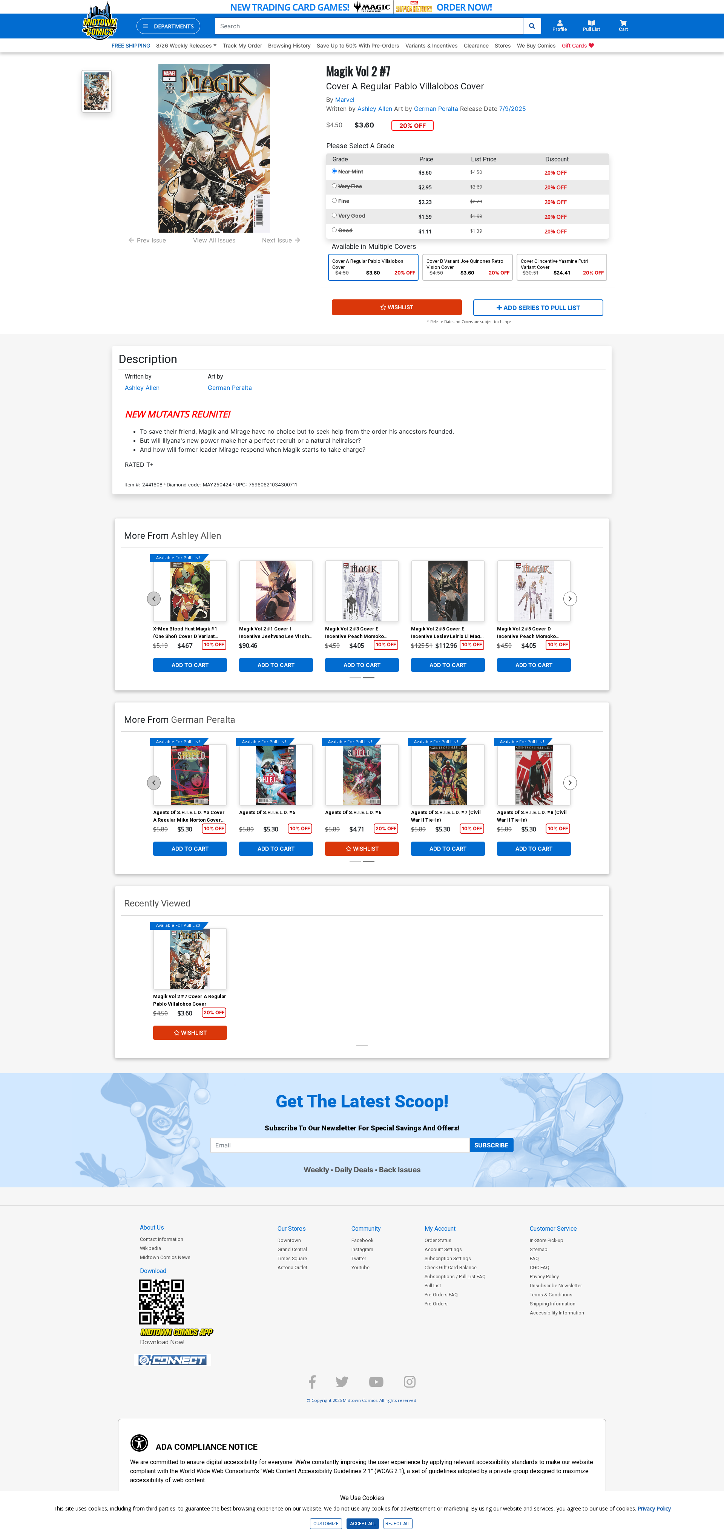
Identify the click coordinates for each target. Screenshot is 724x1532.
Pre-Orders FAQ (441, 1294)
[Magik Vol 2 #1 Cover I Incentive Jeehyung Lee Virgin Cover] (276, 591)
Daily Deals (354, 1169)
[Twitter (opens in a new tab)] (342, 1385)
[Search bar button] (532, 26)
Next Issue (277, 240)
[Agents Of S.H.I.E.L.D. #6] (362, 775)
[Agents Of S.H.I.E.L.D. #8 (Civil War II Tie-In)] (534, 775)
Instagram (362, 1249)
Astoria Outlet (292, 1267)
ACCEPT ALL (363, 1523)
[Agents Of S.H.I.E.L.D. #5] (276, 775)
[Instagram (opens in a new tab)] (410, 1385)
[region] (154, 599)
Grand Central (292, 1249)
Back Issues (400, 1169)
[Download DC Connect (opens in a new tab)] (186, 1360)
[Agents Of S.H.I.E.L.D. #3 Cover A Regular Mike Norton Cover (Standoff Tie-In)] (190, 775)
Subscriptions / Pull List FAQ (455, 1276)
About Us (152, 1227)
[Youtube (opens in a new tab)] (376, 1385)
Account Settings (443, 1249)
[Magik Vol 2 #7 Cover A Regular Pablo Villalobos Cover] (190, 959)
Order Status (438, 1240)
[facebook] (312, 1385)
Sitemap (539, 1249)
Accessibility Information (557, 1313)
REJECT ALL (398, 1523)
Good (345, 230)
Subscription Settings (448, 1258)
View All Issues (214, 240)
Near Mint (350, 171)
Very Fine (350, 186)
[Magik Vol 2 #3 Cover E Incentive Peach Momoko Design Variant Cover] (362, 591)
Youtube (360, 1267)
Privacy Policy (544, 1276)
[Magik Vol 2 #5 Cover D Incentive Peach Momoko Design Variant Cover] (534, 591)
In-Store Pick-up (546, 1240)
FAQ (534, 1258)
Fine (343, 201)
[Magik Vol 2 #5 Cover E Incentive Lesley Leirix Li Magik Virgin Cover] (448, 591)
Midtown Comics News (165, 1257)
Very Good (351, 215)
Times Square (292, 1258)
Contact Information (161, 1239)
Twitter (358, 1258)
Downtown (289, 1240)
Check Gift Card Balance (451, 1267)
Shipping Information (552, 1304)
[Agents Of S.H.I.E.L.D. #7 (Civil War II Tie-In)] (448, 775)
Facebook (362, 1240)
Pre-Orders (436, 1304)
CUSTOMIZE (326, 1523)
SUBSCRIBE (491, 1145)
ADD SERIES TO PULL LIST (541, 307)
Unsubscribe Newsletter (556, 1285)
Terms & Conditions (551, 1294)
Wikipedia (150, 1248)
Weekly (316, 1169)
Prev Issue (151, 240)
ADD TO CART (190, 665)
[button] (168, 26)
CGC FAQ (539, 1267)
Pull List (433, 1285)
